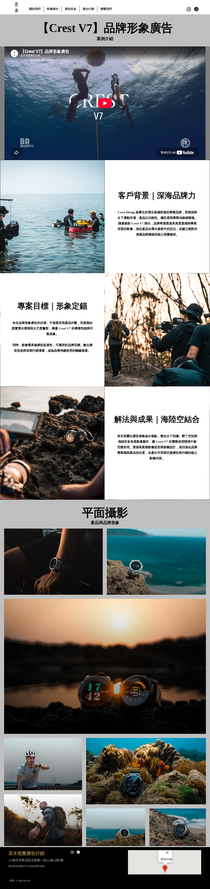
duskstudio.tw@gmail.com (26, 866)
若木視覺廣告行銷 (26, 853)
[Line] (196, 9)
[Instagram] (189, 9)
